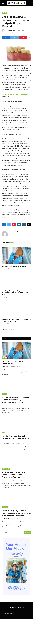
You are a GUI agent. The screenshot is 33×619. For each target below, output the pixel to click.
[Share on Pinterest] (23, 37)
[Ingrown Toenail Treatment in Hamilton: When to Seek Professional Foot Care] (16, 461)
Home (3, 8)
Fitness (5, 507)
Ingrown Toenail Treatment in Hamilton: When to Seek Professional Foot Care (14, 474)
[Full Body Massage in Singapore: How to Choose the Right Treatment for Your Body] (16, 280)
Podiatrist (6, 468)
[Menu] (3, 3)
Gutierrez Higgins (11, 30)
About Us (21, 607)
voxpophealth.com (7, 613)
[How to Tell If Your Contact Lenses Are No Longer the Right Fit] (16, 308)
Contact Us (12, 607)
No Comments (7, 33)
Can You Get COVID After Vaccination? (15, 266)
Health (4, 12)
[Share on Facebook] (6, 37)
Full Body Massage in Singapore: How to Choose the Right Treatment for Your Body (15, 293)
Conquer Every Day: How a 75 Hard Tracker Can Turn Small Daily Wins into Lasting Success (16, 513)
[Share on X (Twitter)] (14, 37)
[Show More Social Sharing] (29, 37)
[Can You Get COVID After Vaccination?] (16, 255)
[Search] (30, 3)
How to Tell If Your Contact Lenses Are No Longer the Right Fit (15, 438)
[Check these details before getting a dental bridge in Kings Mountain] (16, 60)
